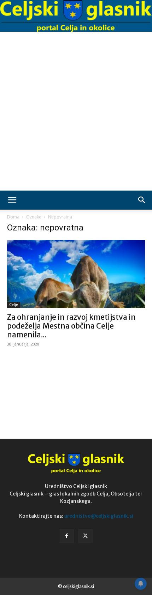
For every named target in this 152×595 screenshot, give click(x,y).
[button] (12, 200)
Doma (13, 217)
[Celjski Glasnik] (76, 16)
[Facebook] (67, 536)
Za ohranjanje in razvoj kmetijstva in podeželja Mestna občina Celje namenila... (71, 325)
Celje (13, 304)
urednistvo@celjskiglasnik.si (98, 516)
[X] (85, 536)
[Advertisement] (76, 111)
